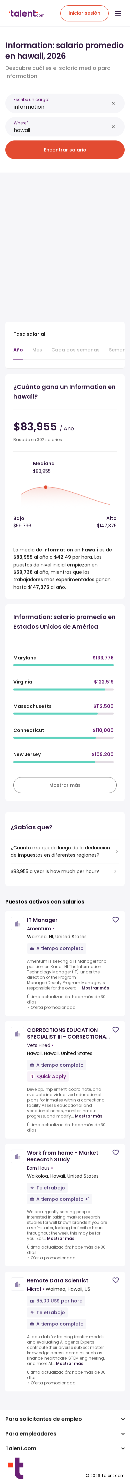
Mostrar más (95, 988)
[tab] (18, 353)
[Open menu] (118, 13)
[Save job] (115, 920)
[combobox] (61, 106)
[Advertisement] (65, 243)
